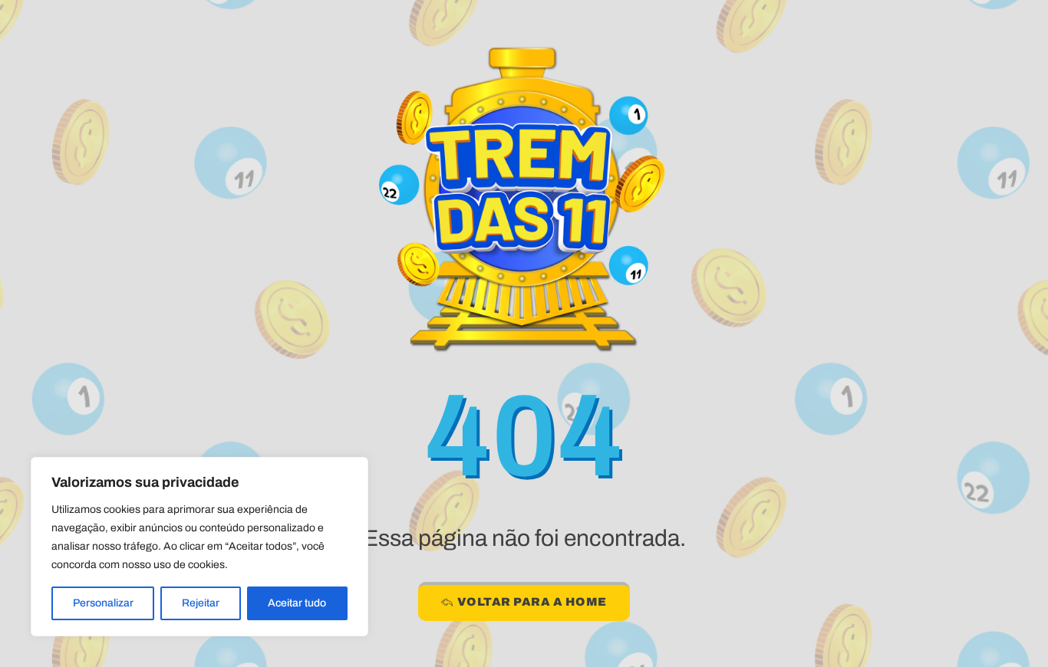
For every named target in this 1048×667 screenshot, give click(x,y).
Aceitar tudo (297, 603)
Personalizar (103, 603)
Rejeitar (200, 603)
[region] (199, 546)
